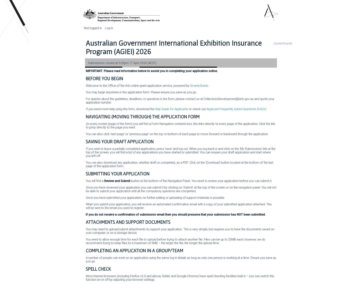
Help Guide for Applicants (171, 109)
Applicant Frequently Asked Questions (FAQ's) (236, 109)
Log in (109, 28)
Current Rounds (283, 43)
